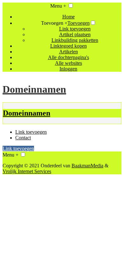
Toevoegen (78, 23)
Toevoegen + (54, 23)
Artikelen (68, 51)
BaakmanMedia (87, 165)
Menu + (58, 6)
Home (68, 16)
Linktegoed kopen (68, 46)
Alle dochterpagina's (68, 57)
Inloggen (68, 68)
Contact (23, 137)
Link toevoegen (75, 28)
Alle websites (68, 63)
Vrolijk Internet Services (27, 171)
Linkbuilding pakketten (75, 40)
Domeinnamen (26, 113)
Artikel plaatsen (75, 34)
